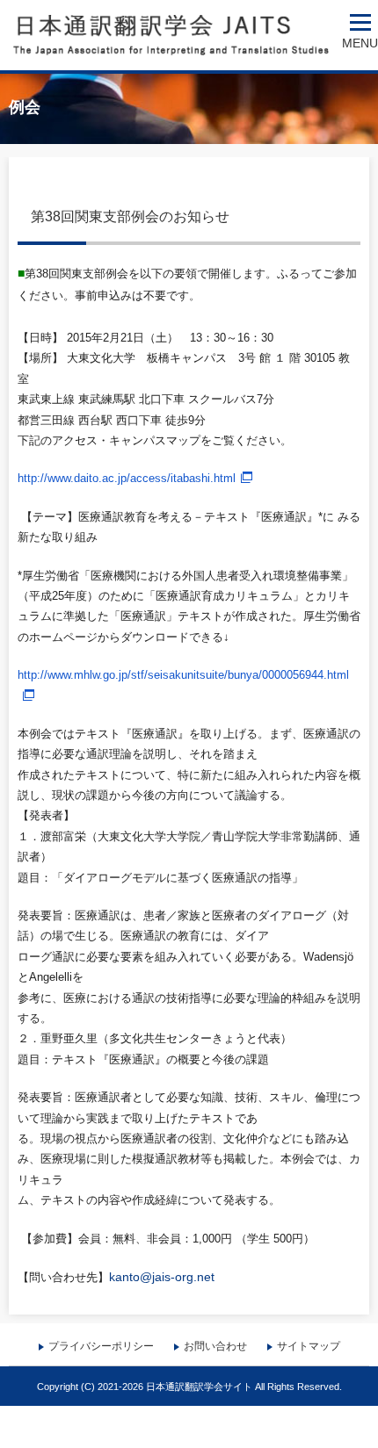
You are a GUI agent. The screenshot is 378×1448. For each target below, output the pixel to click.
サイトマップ (308, 1346)
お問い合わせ (215, 1346)
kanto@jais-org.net (161, 1277)
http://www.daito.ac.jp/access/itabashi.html (127, 478)
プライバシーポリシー (101, 1346)
